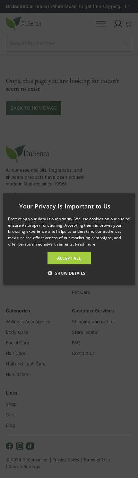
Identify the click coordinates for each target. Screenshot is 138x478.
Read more (85, 244)
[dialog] (69, 239)
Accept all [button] (69, 258)
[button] (68, 273)
